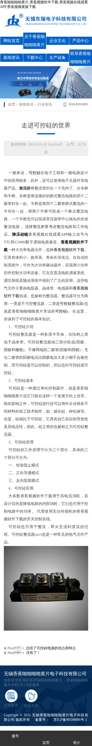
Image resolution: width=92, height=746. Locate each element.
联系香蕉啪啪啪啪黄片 (80, 57)
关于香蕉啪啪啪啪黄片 (34, 40)
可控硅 (35, 173)
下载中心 (34, 57)
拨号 (15, 736)
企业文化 (57, 40)
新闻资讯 (11, 57)
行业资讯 (45, 104)
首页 (11, 104)
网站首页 (11, 40)
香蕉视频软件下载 (69, 250)
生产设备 (57, 57)
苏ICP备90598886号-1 (70, 720)
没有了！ (33, 653)
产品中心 (80, 40)
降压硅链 (20, 234)
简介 (76, 743)
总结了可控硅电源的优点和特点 (51, 648)
